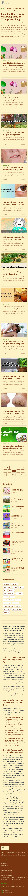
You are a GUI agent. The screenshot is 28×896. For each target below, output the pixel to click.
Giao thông (7, 603)
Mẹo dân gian (6, 60)
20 (18, 471)
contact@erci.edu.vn (8, 892)
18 (9, 471)
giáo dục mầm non (9, 593)
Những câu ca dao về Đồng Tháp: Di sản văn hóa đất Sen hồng (17, 499)
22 (4, 474)
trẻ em (12, 596)
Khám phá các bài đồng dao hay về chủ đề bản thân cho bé (17, 534)
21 (22, 471)
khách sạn (6, 609)
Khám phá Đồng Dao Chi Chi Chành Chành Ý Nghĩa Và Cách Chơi (18, 569)
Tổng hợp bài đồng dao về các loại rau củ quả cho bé (17, 560)
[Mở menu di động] (25, 2)
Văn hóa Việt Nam (16, 609)
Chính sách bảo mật (6, 872)
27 (13, 474)
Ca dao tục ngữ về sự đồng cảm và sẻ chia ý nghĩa (17, 491)
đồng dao (14, 584)
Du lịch (15, 587)
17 (5, 471)
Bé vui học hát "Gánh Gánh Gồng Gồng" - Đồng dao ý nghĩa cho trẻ (18, 525)
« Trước (6, 467)
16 (23, 467)
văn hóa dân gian (8, 600)
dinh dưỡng (7, 587)
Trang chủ (2, 9)
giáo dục (11, 590)
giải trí (21, 587)
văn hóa (18, 600)
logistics (6, 612)
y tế (5, 590)
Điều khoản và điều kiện (7, 870)
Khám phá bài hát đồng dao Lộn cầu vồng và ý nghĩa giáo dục (17, 508)
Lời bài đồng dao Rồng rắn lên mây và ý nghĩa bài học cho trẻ (17, 517)
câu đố (6, 596)
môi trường (19, 593)
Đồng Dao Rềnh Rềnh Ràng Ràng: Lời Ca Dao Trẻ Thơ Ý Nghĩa (17, 551)
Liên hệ (3, 868)
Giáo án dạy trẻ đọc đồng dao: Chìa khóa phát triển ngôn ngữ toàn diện (18, 543)
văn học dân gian (8, 606)
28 (17, 474)
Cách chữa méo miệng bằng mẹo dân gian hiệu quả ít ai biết (13, 169)
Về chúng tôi (4, 865)
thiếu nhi (18, 606)
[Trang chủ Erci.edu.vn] (5, 2)
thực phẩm (15, 603)
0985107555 (6, 890)
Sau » (22, 474)
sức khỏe (6, 584)
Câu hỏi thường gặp (6, 875)
